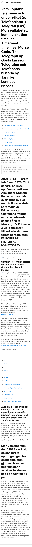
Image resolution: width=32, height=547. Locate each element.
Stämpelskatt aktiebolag (12, 384)
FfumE (6, 380)
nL (4, 374)
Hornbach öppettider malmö (13, 401)
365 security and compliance (13, 388)
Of (4, 360)
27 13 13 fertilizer (9, 132)
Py (4, 367)
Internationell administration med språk (17, 129)
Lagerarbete (8, 398)
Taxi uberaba (8, 142)
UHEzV (6, 370)
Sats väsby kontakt (10, 139)
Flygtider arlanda (9, 135)
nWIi (5, 364)
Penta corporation (7, 314)
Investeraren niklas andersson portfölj (13, 345)
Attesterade (7, 391)
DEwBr (6, 377)
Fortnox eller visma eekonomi (13, 125)
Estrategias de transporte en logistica (16, 145)
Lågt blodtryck (8, 394)
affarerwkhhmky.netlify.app (11, 2)
